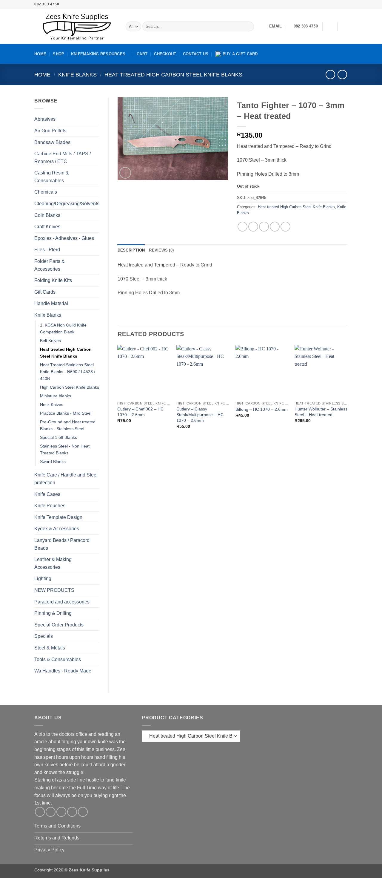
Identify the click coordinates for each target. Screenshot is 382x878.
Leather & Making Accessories (53, 563)
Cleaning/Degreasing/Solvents (66, 203)
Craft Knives (47, 226)
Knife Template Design (58, 517)
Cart (142, 54)
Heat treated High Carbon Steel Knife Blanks (173, 74)
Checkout (165, 54)
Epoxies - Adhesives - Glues (64, 238)
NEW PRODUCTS (54, 590)
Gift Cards (45, 292)
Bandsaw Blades (52, 142)
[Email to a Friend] (264, 227)
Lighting (42, 578)
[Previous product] (342, 74)
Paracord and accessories (62, 601)
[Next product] (330, 74)
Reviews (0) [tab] (161, 250)
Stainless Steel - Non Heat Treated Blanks (65, 449)
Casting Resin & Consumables (51, 176)
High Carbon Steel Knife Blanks (69, 387)
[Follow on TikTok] (327, 4)
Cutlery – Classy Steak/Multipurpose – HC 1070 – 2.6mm (200, 414)
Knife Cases (47, 494)
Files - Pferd (47, 249)
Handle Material (51, 303)
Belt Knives (50, 340)
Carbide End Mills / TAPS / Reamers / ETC (62, 157)
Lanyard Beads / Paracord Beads (62, 544)
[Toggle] (95, 119)
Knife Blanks (77, 74)
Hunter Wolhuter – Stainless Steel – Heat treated (321, 412)
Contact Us (196, 54)
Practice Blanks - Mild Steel (65, 413)
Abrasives (45, 119)
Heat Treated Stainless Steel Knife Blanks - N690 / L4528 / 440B (67, 371)
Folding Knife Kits (53, 280)
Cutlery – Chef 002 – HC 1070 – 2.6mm (140, 412)
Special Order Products (59, 624)
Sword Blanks (53, 461)
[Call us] (339, 4)
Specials (43, 636)
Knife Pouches (49, 505)
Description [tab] (131, 250)
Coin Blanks (47, 215)
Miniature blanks (55, 395)
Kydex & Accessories (56, 528)
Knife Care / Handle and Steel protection (66, 478)
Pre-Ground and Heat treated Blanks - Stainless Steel (68, 425)
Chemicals (45, 191)
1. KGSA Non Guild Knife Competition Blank (63, 328)
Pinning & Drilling (53, 613)
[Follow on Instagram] (322, 4)
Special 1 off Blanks (58, 437)
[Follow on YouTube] (344, 4)
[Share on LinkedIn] (285, 227)
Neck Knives (51, 404)
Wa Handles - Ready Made (62, 670)
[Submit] (248, 27)
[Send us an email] (333, 4)
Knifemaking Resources (98, 54)
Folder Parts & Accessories (49, 265)
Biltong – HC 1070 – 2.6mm (261, 409)
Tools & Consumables (57, 659)
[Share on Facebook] (242, 227)
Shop (58, 54)
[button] (330, 26)
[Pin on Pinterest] (275, 227)
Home (40, 54)
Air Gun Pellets (50, 130)
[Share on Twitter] (253, 227)
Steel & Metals (49, 647)
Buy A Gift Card (240, 54)
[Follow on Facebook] (316, 4)
